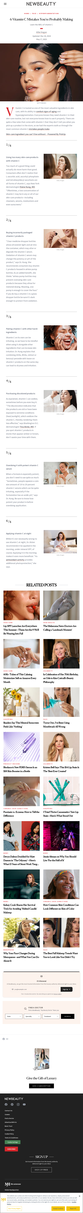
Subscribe (11, 1149)
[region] (41, 1203)
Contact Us (8, 1111)
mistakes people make (39, 129)
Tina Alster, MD (27, 426)
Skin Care (8, 623)
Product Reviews (11, 764)
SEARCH (67, 1016)
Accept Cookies (58, 1208)
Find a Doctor (9, 1118)
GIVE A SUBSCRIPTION (42, 1086)
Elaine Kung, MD (27, 187)
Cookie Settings (13, 1142)
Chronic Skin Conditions (15, 808)
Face (34, 13)
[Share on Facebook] (4, 1039)
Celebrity (48, 671)
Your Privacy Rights (14, 1208)
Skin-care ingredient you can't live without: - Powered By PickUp (36, 134)
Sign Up (65, 989)
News (5, 853)
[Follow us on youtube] (24, 1104)
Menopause (8, 950)
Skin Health (49, 623)
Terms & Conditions (11, 1138)
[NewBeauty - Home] (41, 4)
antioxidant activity (15, 559)
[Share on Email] (7, 1039)
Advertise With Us (11, 1122)
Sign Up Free (41, 1170)
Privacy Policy (9, 1130)
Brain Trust (8, 1126)
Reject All (73, 1208)
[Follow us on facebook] (6, 1104)
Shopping (8, 719)
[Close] (79, 1196)
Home (26, 13)
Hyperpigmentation (49, 13)
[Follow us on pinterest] (12, 1104)
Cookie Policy (9, 1134)
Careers (7, 1114)
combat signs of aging (46, 111)
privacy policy (57, 994)
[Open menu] (5, 3)
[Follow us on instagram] (18, 1104)
